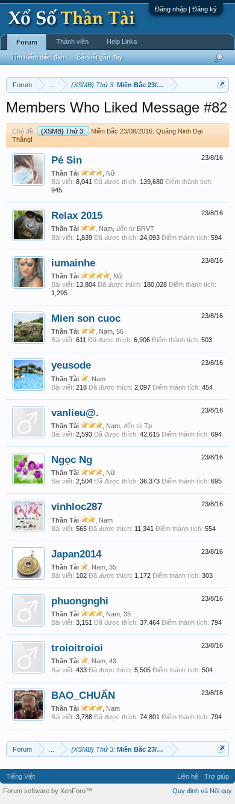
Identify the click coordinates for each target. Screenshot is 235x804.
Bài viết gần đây (100, 57)
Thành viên (72, 41)
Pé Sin (66, 160)
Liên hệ (187, 776)
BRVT (145, 228)
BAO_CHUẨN (83, 695)
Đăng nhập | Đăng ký (186, 9)
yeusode (71, 365)
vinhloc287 (76, 506)
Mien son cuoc (86, 318)
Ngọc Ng (71, 459)
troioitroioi (77, 648)
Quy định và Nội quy (202, 790)
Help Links (122, 41)
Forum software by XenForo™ (47, 790)
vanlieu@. (75, 413)
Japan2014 (76, 554)
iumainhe (73, 263)
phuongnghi (79, 601)
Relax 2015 (76, 215)
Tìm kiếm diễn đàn (37, 57)
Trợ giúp (216, 776)
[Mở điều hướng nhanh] (221, 84)
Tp (148, 425)
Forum (26, 42)
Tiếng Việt (20, 776)
